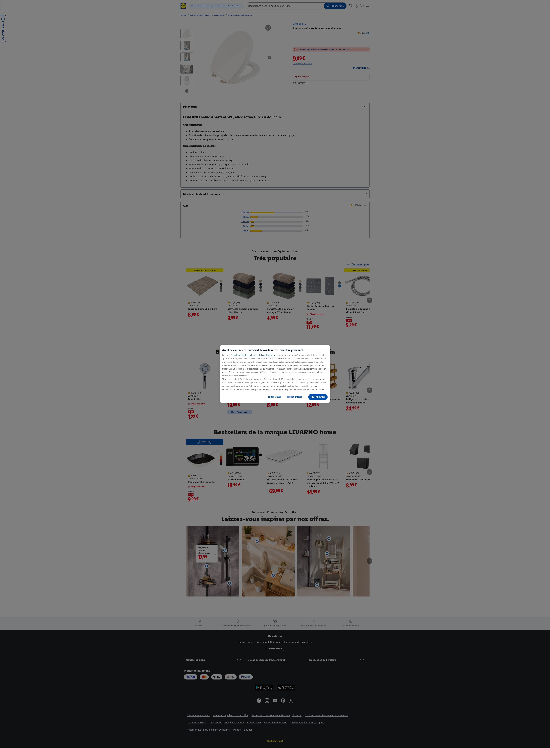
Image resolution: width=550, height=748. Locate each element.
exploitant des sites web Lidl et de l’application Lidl (254, 355)
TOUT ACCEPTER (318, 397)
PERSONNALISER (294, 397)
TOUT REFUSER (274, 397)
